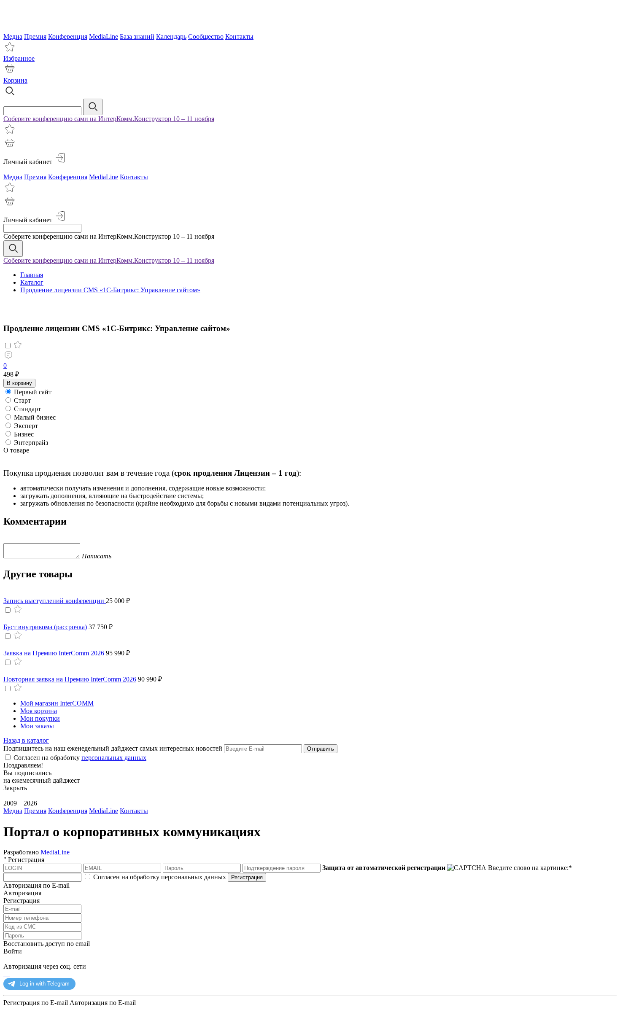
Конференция (67, 36)
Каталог (31, 282)
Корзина (15, 80)
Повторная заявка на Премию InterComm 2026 (69, 679)
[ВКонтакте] (9, 974)
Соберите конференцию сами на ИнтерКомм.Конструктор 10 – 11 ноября (108, 118)
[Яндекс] (4, 974)
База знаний (137, 36)
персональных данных (113, 757)
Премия (35, 36)
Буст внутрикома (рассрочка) (45, 626)
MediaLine (103, 36)
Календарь (171, 36)
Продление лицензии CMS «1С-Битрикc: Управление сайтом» (110, 290)
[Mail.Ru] (7, 974)
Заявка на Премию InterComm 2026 (53, 653)
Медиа (12, 36)
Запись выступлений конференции (54, 600)
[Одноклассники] (6, 974)
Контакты (239, 36)
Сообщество (206, 36)
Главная (31, 274)
